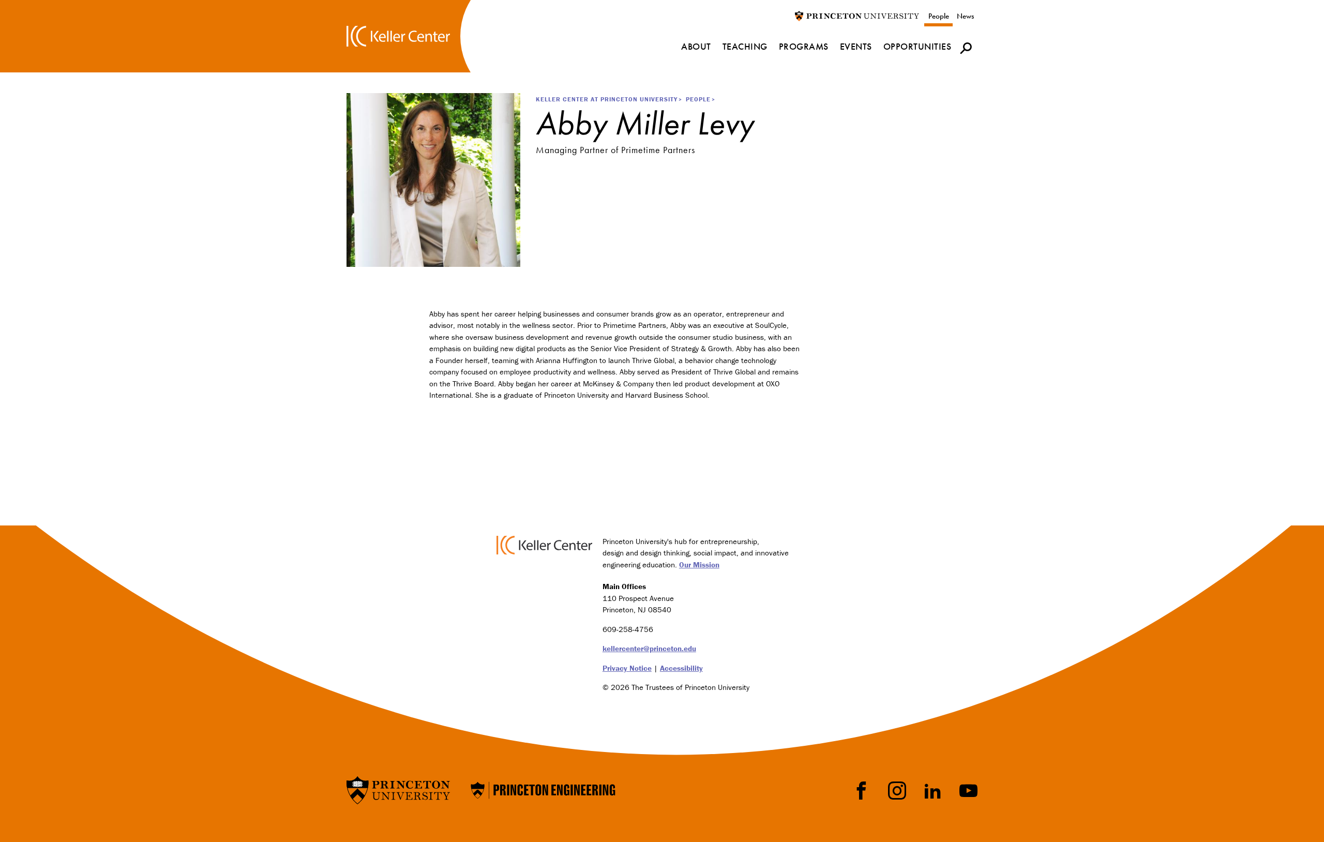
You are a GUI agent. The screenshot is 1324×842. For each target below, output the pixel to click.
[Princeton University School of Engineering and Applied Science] (543, 789)
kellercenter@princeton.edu (649, 648)
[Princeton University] (857, 15)
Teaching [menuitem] (745, 46)
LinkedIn (933, 790)
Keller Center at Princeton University (607, 99)
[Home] (398, 36)
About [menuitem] (696, 46)
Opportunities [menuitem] (917, 46)
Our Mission (699, 564)
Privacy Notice (627, 668)
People (938, 16)
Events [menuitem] (856, 46)
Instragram (897, 790)
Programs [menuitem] (804, 46)
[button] (965, 47)
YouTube (968, 790)
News (965, 16)
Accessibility (681, 668)
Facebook (861, 790)
